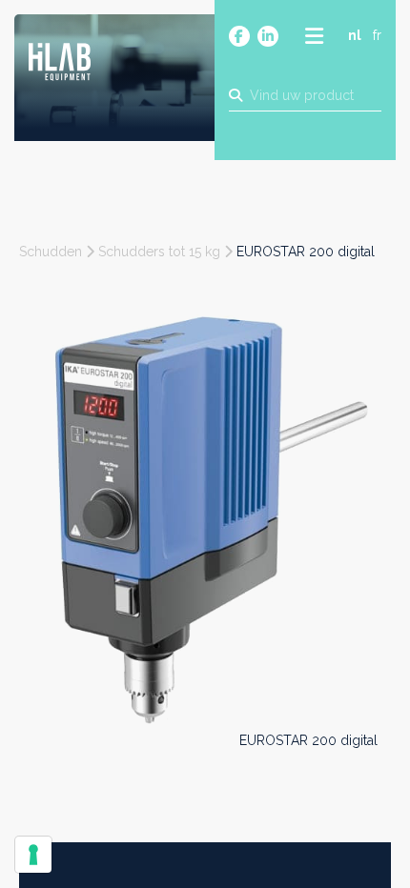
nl (354, 35)
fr (377, 35)
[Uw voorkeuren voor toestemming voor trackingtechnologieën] (33, 855)
